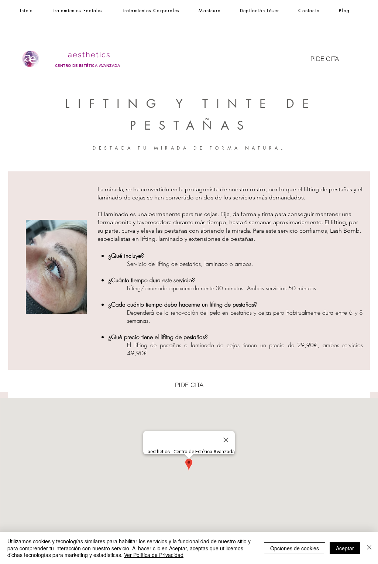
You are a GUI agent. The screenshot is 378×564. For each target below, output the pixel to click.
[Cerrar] (369, 548)
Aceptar (345, 548)
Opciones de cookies (294, 548)
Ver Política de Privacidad (153, 554)
